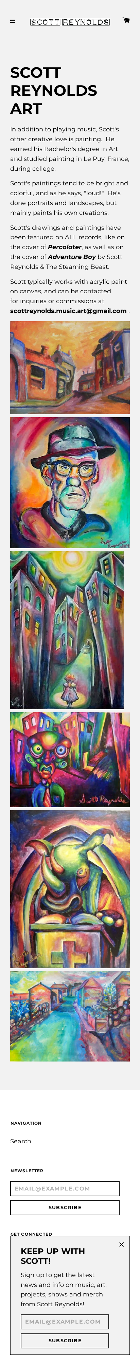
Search (20, 1141)
